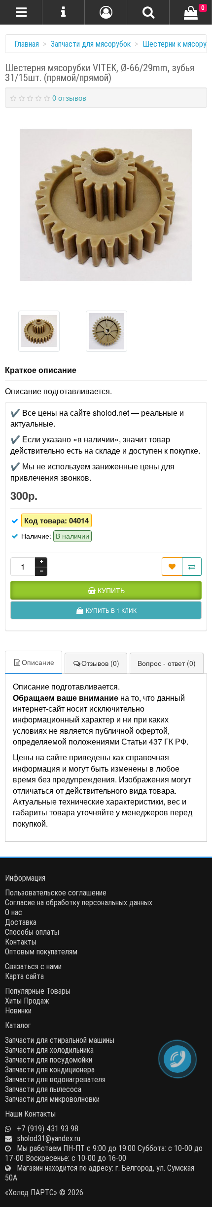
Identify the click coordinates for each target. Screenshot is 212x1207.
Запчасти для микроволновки (52, 1099)
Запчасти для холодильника (49, 1050)
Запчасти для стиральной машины (59, 1040)
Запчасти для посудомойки (48, 1059)
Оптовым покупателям (41, 951)
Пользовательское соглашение (55, 892)
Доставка (20, 922)
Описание (38, 662)
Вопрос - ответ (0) (167, 663)
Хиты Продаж (27, 1001)
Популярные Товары (38, 991)
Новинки (18, 1010)
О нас (13, 912)
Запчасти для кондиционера (50, 1069)
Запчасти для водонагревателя (55, 1079)
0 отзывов (69, 97)
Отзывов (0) (100, 663)
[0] (191, 13)
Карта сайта (24, 976)
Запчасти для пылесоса (43, 1089)
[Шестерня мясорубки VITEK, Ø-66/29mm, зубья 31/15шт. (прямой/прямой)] (106, 205)
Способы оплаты (32, 932)
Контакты (20, 942)
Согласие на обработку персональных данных (78, 902)
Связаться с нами (33, 966)
